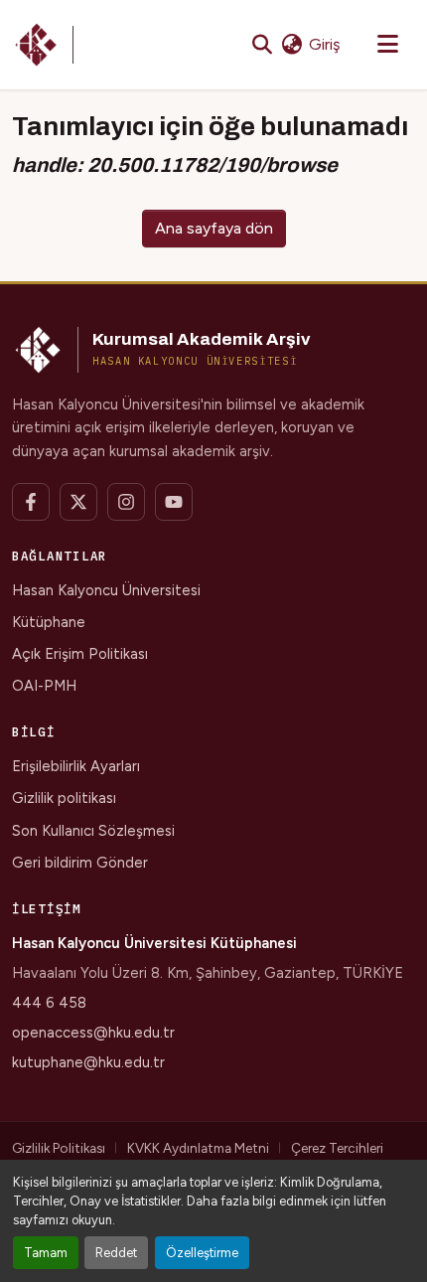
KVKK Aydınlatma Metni (198, 1148)
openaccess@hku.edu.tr (93, 1033)
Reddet (116, 1252)
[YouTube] (174, 502)
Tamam (46, 1252)
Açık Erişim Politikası (80, 654)
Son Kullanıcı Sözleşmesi (93, 831)
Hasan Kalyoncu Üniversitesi (106, 590)
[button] (42, 45)
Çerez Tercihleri (337, 1148)
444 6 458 (49, 1003)
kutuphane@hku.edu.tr (88, 1062)
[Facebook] (31, 502)
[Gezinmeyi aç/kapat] (387, 45)
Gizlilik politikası (64, 798)
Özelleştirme (202, 1252)
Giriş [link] (324, 44)
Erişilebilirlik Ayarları (76, 766)
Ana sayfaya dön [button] (214, 228)
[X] (78, 502)
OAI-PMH (44, 686)
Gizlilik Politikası (58, 1148)
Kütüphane (48, 622)
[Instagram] (126, 502)
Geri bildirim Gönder (80, 863)
